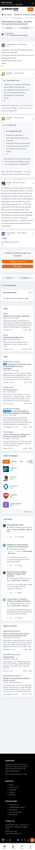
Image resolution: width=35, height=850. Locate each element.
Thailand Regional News (17, 807)
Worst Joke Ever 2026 (15, 525)
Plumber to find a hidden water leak (16, 316)
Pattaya (5, 313)
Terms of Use (13, 787)
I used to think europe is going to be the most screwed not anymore (16, 435)
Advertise (12, 795)
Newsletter (12, 790)
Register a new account (17, 261)
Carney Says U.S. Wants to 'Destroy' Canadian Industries (18, 600)
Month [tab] (14, 461)
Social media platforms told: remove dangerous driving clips (16, 412)
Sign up (7, 774)
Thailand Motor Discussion (19, 35)
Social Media (13, 814)
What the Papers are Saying (11, 362)
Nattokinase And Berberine (13, 337)
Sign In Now (17, 266)
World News (13, 810)
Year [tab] (21, 461)
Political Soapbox (8, 387)
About (11, 785)
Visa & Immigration (15, 812)
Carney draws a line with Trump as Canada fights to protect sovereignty (17, 366)
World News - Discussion (20, 580)
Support (11, 792)
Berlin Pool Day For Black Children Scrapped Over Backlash (16, 574)
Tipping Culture (8, 657)
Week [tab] (6, 461)
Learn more (3, 3)
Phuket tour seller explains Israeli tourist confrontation (18, 546)
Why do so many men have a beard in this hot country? (17, 679)
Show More (27, 512)
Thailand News (14, 805)
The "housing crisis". (10, 390)
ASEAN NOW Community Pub (11, 631)
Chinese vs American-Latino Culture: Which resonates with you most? (16, 635)
